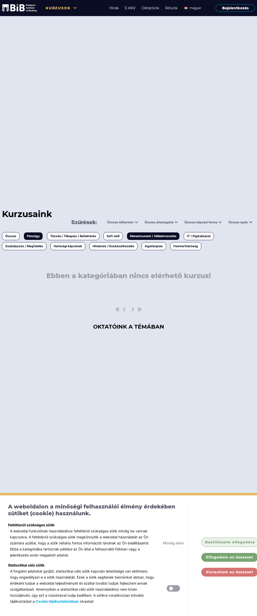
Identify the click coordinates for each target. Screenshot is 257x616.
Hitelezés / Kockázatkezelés (113, 246)
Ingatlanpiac (154, 246)
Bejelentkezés (235, 8)
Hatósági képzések (68, 246)
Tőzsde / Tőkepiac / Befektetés (73, 236)
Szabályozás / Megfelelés (24, 246)
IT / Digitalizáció (199, 236)
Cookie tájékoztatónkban (57, 601)
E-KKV (130, 8)
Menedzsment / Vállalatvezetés (153, 236)
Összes (10, 236)
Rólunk (171, 8)
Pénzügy (33, 236)
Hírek (114, 8)
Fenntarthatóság (185, 246)
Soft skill (113, 236)
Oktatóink (150, 8)
